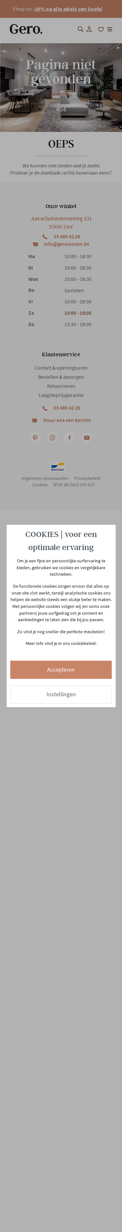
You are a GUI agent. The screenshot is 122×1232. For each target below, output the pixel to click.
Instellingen (61, 694)
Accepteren (61, 669)
